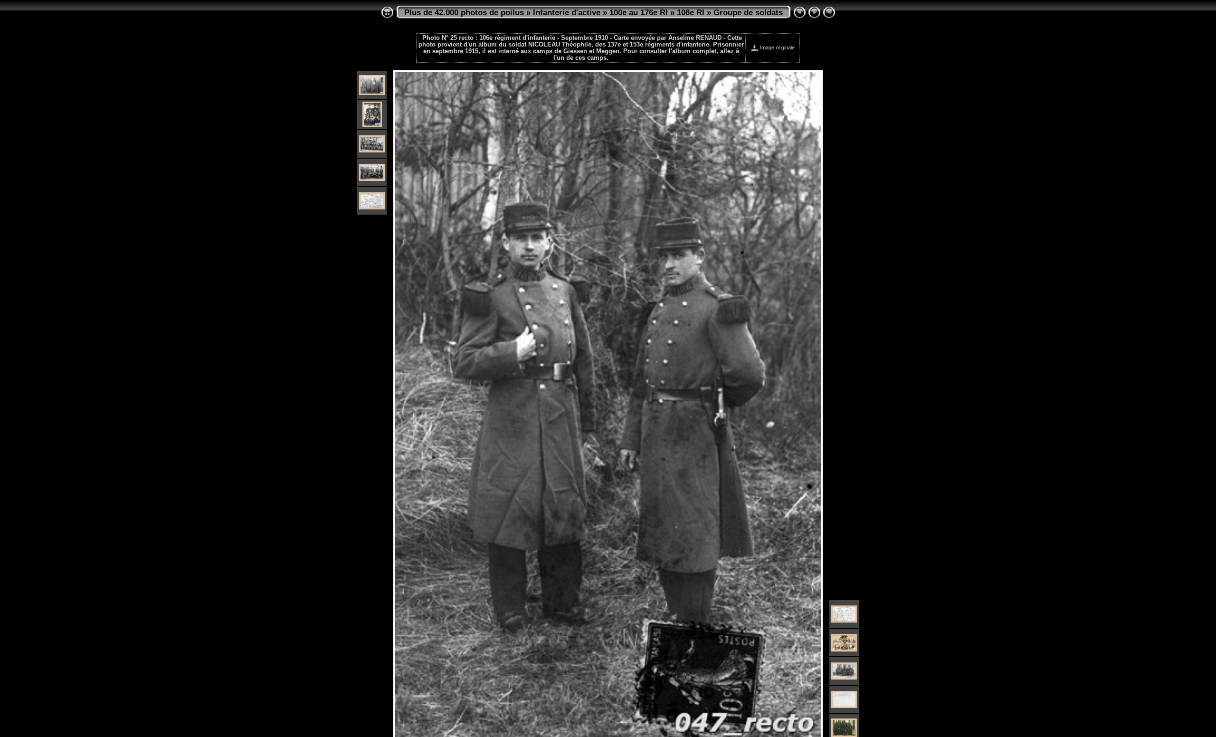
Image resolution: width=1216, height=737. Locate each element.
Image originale (777, 47)
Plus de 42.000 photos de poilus (464, 12)
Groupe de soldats (748, 12)
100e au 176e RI (638, 12)
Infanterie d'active (566, 12)
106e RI (690, 12)
